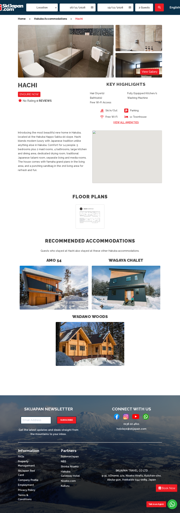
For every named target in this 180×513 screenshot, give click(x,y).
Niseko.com (68, 480)
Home (22, 18)
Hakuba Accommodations (50, 18)
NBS (63, 461)
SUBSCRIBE (66, 420)
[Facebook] (117, 417)
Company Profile (28, 479)
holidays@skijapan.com (131, 428)
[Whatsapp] (146, 417)
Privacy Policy (26, 489)
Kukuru (65, 485)
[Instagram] (126, 417)
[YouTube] (135, 417)
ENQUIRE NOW (29, 94)
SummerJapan (70, 456)
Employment (26, 484)
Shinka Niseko (70, 466)
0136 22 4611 (131, 423)
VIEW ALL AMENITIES (126, 122)
